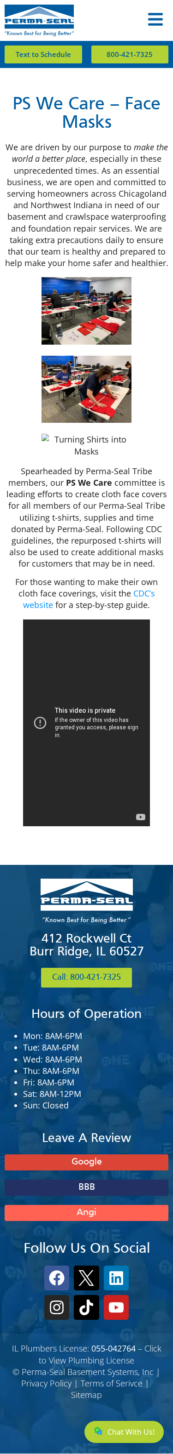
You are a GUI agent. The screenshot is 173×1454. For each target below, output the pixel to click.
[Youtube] (116, 1307)
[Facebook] (56, 1278)
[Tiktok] (86, 1307)
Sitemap (86, 1394)
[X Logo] (86, 1278)
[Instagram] (56, 1307)
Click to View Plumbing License (100, 1354)
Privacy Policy (46, 1383)
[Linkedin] (116, 1278)
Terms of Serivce (112, 1383)
